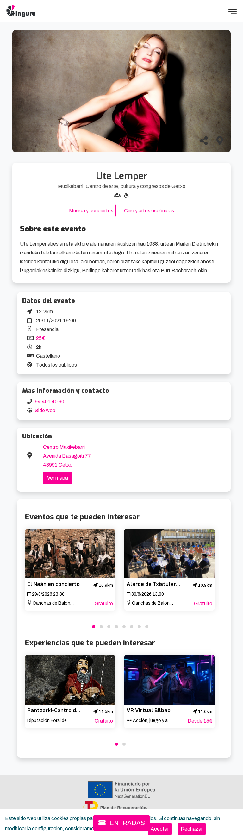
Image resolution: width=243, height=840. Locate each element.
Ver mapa (57, 477)
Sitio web (45, 410)
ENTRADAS (126, 822)
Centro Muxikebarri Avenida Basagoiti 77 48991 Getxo (67, 455)
